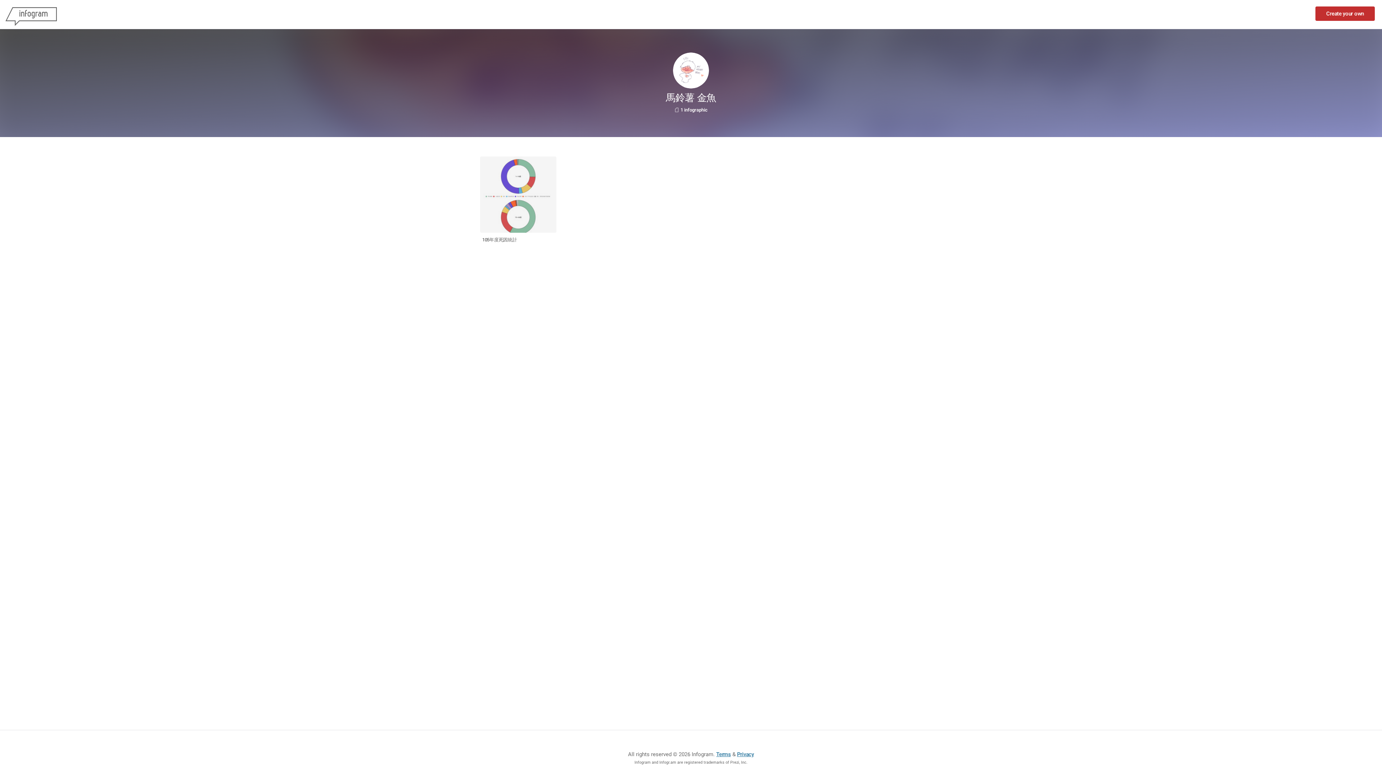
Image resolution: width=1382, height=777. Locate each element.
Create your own (1345, 13)
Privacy (745, 754)
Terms (723, 754)
